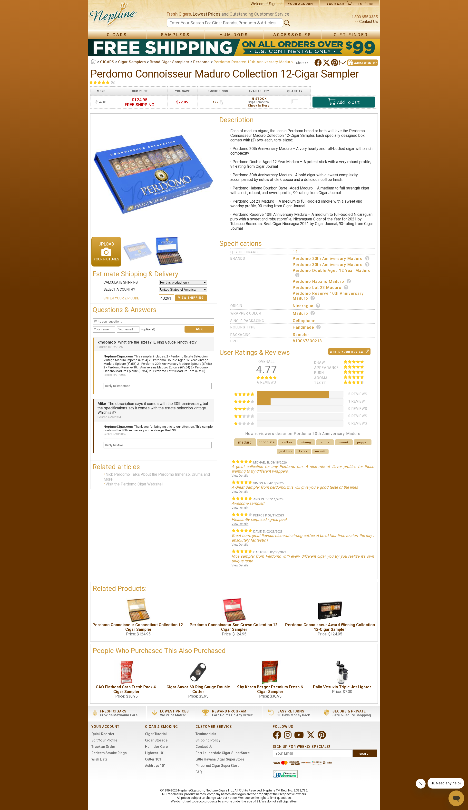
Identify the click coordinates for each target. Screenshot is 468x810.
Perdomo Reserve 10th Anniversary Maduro (328, 296)
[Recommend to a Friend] (343, 62)
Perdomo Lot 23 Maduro (317, 287)
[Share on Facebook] (318, 62)
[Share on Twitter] (327, 62)
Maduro (300, 313)
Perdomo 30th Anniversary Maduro (328, 264)
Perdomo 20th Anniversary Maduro (328, 258)
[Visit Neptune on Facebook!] (277, 737)
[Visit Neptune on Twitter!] (311, 737)
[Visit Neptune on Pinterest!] (322, 737)
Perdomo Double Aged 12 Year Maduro (332, 270)
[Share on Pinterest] (335, 62)
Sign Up (364, 753)
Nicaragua (303, 306)
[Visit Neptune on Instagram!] (288, 737)
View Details (240, 475)
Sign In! (275, 3)
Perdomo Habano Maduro (318, 281)
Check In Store (258, 105)
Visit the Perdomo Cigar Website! (134, 484)
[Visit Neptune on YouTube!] (299, 737)
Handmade (303, 327)
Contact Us (368, 21)
